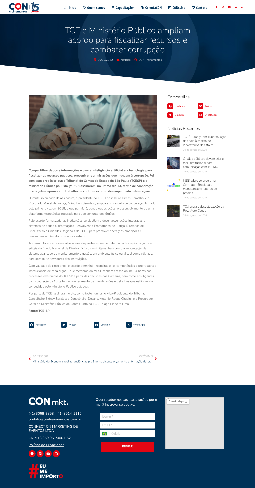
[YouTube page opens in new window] (229, 7)
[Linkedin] (40, 453)
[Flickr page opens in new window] (242, 7)
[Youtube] (48, 453)
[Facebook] (32, 453)
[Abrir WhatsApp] (246, 479)
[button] (44, 325)
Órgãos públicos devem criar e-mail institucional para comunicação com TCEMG (204, 163)
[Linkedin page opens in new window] (235, 7)
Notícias (126, 60)
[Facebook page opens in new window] (216, 7)
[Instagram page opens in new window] (223, 7)
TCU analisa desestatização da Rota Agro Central (203, 208)
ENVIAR (127, 446)
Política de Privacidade (46, 445)
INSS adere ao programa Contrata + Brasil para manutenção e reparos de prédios (200, 186)
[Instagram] (56, 453)
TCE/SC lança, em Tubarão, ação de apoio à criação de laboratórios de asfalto (204, 141)
